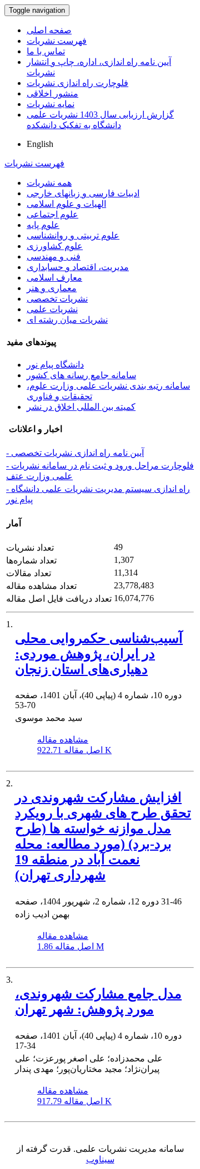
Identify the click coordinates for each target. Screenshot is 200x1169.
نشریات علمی (52, 309)
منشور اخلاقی (52, 93)
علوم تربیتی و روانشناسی (73, 235)
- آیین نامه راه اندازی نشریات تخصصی (75, 453)
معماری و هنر (52, 288)
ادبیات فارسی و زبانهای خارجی (83, 193)
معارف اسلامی (54, 277)
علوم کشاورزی (55, 246)
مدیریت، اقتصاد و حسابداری (78, 267)
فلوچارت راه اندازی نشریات (77, 83)
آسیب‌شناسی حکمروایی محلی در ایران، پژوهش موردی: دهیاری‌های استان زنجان (99, 654)
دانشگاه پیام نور (55, 364)
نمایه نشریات (50, 104)
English (40, 144)
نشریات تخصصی (57, 298)
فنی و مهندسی (54, 256)
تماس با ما (46, 51)
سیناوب (100, 1159)
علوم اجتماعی (52, 214)
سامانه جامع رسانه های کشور (81, 375)
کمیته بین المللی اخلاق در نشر (81, 406)
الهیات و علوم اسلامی (66, 204)
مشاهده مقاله (62, 739)
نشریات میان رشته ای (67, 319)
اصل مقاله (74, 750)
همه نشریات (49, 182)
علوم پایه (43, 225)
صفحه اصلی (49, 30)
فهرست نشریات (57, 40)
